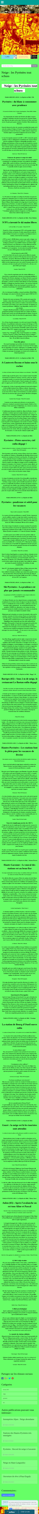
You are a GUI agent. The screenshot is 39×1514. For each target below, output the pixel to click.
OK (11, 1509)
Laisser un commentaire (8, 1495)
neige (4, 1394)
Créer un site (25, 1512)
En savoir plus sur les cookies (19, 1509)
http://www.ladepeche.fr (30, 1357)
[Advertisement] (19, 33)
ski (3, 1402)
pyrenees (5, 1398)
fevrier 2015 (6, 1389)
